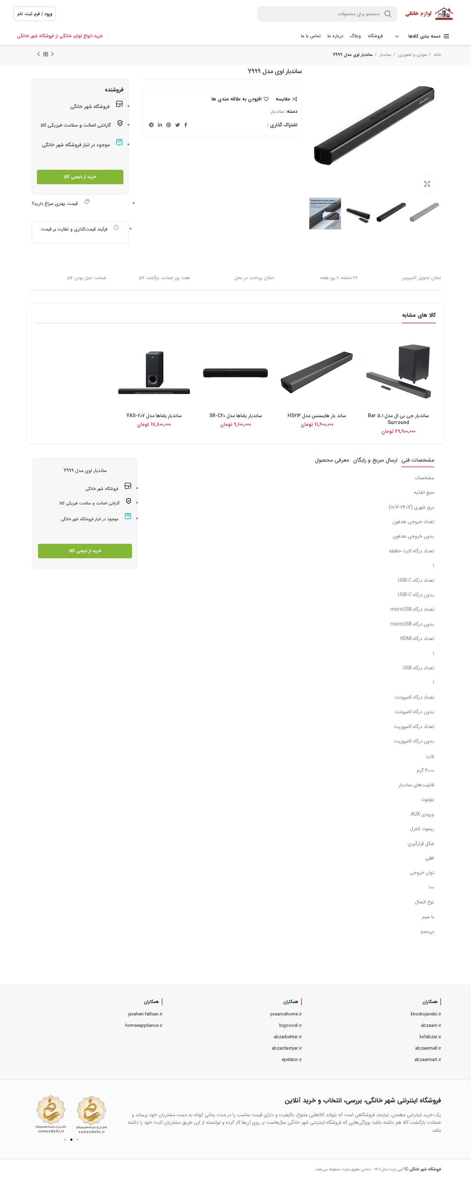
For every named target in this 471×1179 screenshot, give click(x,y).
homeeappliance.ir (143, 1025)
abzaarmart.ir (427, 1059)
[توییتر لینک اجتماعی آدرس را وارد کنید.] (177, 124)
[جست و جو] (388, 14)
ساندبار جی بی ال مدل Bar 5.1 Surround (398, 419)
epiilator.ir (292, 1059)
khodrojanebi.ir (426, 1014)
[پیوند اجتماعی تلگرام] (151, 124)
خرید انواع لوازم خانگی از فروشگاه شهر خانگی (60, 36)
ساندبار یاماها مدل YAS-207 (154, 416)
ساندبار (384, 54)
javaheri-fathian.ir (145, 1014)
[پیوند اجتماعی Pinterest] (168, 124)
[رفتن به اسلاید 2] (71, 1140)
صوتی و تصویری (412, 54)
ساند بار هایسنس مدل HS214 (317, 416)
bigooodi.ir (290, 1025)
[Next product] (38, 54)
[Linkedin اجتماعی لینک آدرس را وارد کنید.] (160, 124)
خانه (436, 54)
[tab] (417, 460)
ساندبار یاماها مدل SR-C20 (235, 416)
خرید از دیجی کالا (80, 176)
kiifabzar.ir (430, 1037)
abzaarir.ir (431, 1025)
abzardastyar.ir (287, 1048)
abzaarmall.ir (428, 1048)
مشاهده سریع (366, 346)
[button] (38, 1114)
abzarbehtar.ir (288, 1037)
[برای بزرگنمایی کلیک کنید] (427, 184)
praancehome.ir (286, 1014)
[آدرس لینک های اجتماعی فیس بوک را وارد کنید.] (185, 124)
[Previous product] (52, 54)
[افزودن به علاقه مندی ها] (366, 361)
